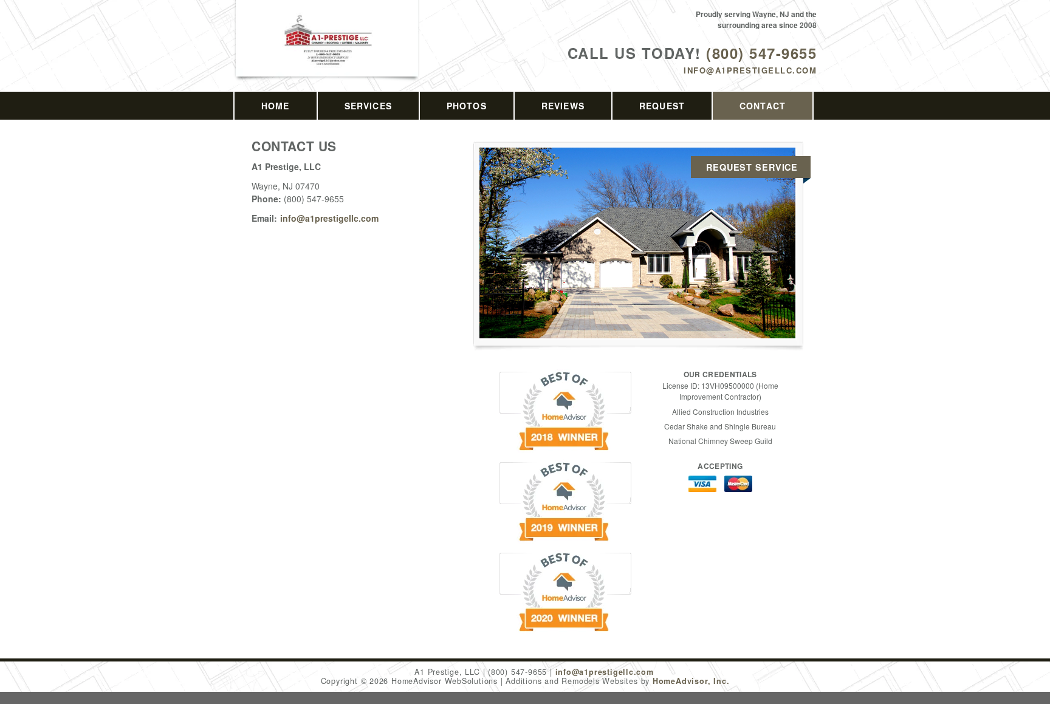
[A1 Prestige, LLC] (327, 52)
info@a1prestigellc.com (750, 70)
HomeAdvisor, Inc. (691, 680)
